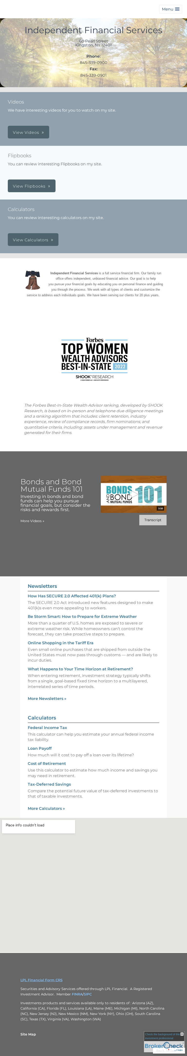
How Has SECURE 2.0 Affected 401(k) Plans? (72, 596)
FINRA (77, 994)
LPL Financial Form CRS (41, 980)
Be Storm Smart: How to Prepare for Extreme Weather (82, 616)
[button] (170, 9)
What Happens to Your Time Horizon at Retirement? (80, 669)
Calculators (42, 718)
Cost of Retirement (47, 763)
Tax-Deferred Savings (49, 784)
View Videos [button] (26, 132)
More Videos (32, 521)
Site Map (28, 1034)
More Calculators (46, 808)
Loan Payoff (40, 748)
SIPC (88, 994)
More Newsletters (47, 698)
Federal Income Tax (47, 727)
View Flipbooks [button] (29, 186)
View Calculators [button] (30, 240)
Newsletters (42, 586)
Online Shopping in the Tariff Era (61, 643)
